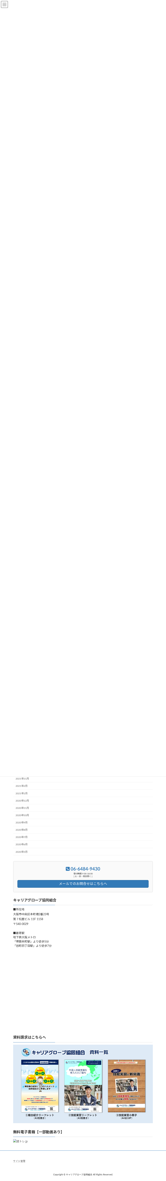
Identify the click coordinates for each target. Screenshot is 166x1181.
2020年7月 (22, 837)
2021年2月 (22, 786)
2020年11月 (22, 808)
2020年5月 (22, 852)
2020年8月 (22, 830)
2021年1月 (22, 793)
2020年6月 (22, 844)
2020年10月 (22, 815)
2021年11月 (22, 778)
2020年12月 (22, 800)
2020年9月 (22, 822)
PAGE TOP (158, 1141)
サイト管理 (19, 1161)
